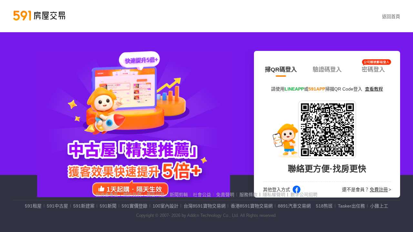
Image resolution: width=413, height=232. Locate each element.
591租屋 (33, 205)
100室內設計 (165, 205)
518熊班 (324, 205)
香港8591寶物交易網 (252, 205)
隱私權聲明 (274, 194)
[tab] (281, 68)
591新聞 (108, 205)
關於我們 (132, 194)
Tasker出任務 (351, 205)
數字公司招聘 (303, 194)
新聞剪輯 (179, 194)
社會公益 (202, 194)
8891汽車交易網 (294, 205)
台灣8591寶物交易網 (205, 205)
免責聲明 (225, 194)
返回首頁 (391, 16)
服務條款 (248, 194)
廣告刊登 (155, 194)
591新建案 (84, 205)
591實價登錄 (134, 205)
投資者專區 (107, 194)
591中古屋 (57, 205)
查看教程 (374, 89)
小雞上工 (379, 205)
